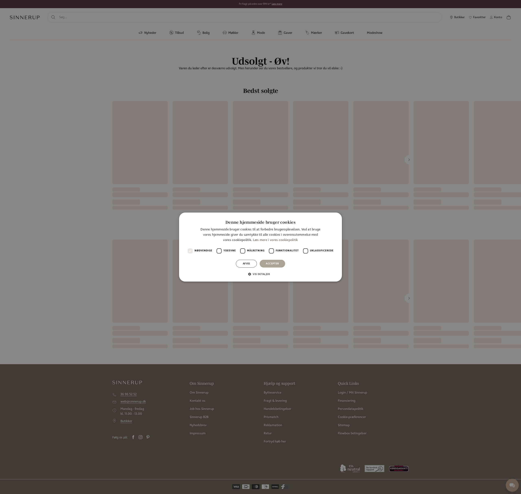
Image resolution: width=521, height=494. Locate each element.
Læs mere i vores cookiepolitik (275, 240)
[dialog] (260, 247)
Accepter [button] (272, 263)
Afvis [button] (246, 263)
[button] (260, 274)
